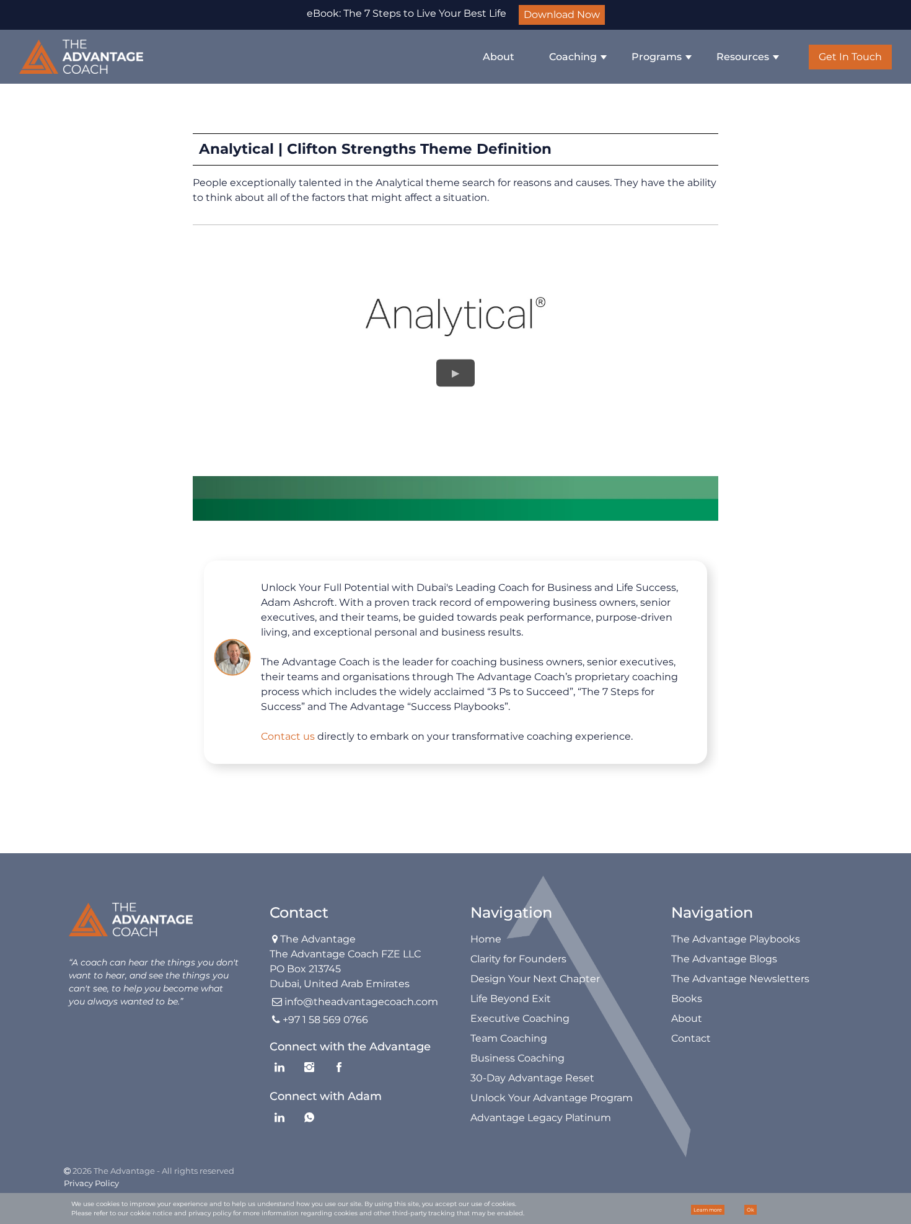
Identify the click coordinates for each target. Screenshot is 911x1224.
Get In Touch (850, 57)
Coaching (573, 57)
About (498, 57)
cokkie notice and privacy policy (180, 1213)
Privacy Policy (91, 1183)
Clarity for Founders (518, 959)
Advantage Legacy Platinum (540, 1118)
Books (686, 998)
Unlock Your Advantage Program (551, 1098)
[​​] (81, 57)
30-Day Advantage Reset (532, 1078)
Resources (742, 57)
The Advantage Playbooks (735, 939)
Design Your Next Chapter (535, 979)
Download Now (562, 14)
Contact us (288, 736)
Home (485, 939)
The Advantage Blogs (724, 959)
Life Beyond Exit (510, 998)
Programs (657, 57)
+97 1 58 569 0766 (325, 1020)
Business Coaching (517, 1058)
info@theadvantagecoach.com (361, 1002)
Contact (691, 1038)
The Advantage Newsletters (740, 979)
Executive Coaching (520, 1018)
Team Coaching (508, 1038)
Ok (750, 1210)
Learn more (707, 1210)
